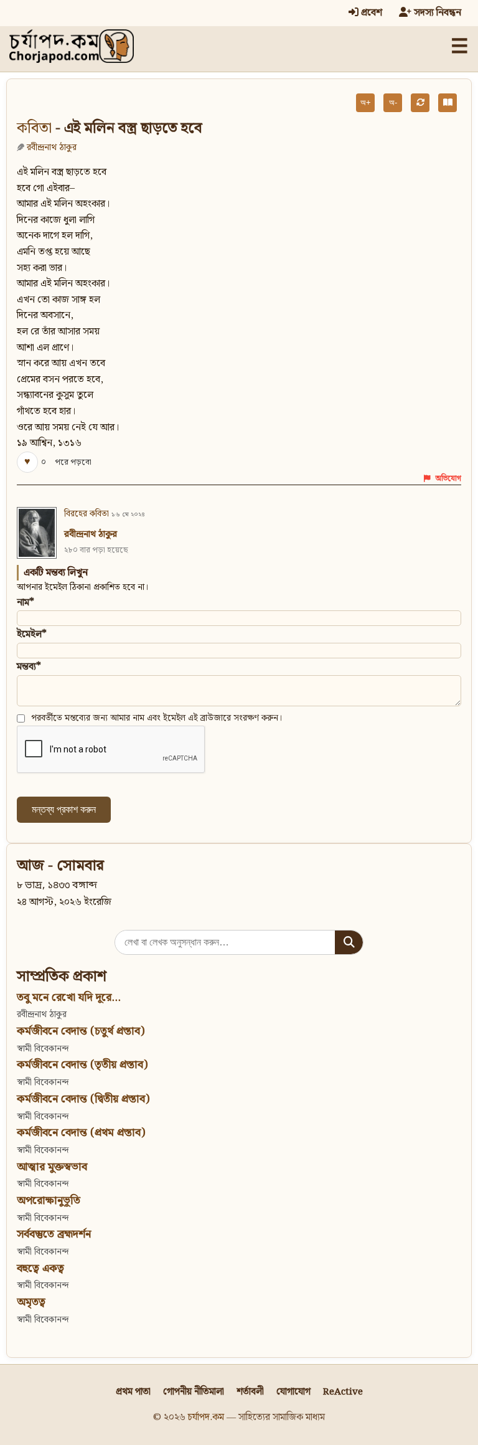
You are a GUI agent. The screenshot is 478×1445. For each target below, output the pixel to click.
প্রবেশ (370, 13)
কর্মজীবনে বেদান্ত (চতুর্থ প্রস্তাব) (80, 1031)
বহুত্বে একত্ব (40, 1268)
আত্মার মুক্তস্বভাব (52, 1167)
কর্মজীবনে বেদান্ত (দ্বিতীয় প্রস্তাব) (83, 1099)
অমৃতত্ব (31, 1302)
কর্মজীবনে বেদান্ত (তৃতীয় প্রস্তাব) (82, 1065)
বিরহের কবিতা (86, 514)
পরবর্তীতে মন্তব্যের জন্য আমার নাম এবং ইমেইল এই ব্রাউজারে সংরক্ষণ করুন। (157, 718)
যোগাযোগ (293, 1392)
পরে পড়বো (73, 462)
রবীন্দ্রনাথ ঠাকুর (52, 147)
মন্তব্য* (29, 667)
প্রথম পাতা (133, 1392)
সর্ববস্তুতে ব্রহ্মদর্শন (54, 1234)
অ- (393, 102)
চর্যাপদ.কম (206, 1417)
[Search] (349, 942)
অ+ (365, 102)
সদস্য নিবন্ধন (436, 13)
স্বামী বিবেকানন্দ (42, 1048)
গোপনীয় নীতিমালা (193, 1392)
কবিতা (34, 128)
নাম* (25, 602)
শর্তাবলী (250, 1392)
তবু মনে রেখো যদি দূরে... (69, 997)
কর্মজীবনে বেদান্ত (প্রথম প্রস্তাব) (81, 1133)
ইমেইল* (32, 634)
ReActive (343, 1392)
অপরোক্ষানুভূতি (48, 1201)
